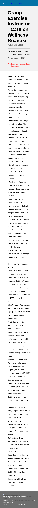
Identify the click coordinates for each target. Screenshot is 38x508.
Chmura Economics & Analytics (23, 500)
